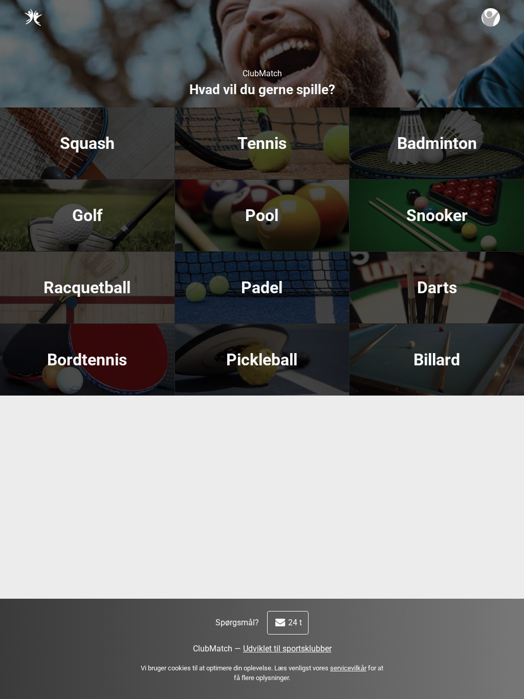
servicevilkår (348, 668)
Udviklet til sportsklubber (287, 648)
